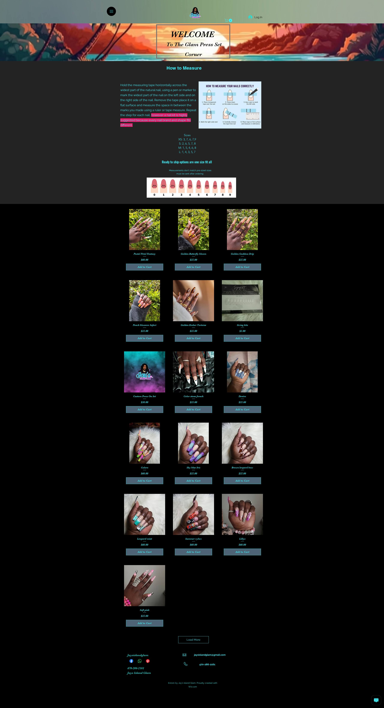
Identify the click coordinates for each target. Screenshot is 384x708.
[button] (229, 20)
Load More (193, 639)
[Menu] (111, 11)
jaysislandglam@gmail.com (210, 654)
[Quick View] (144, 229)
